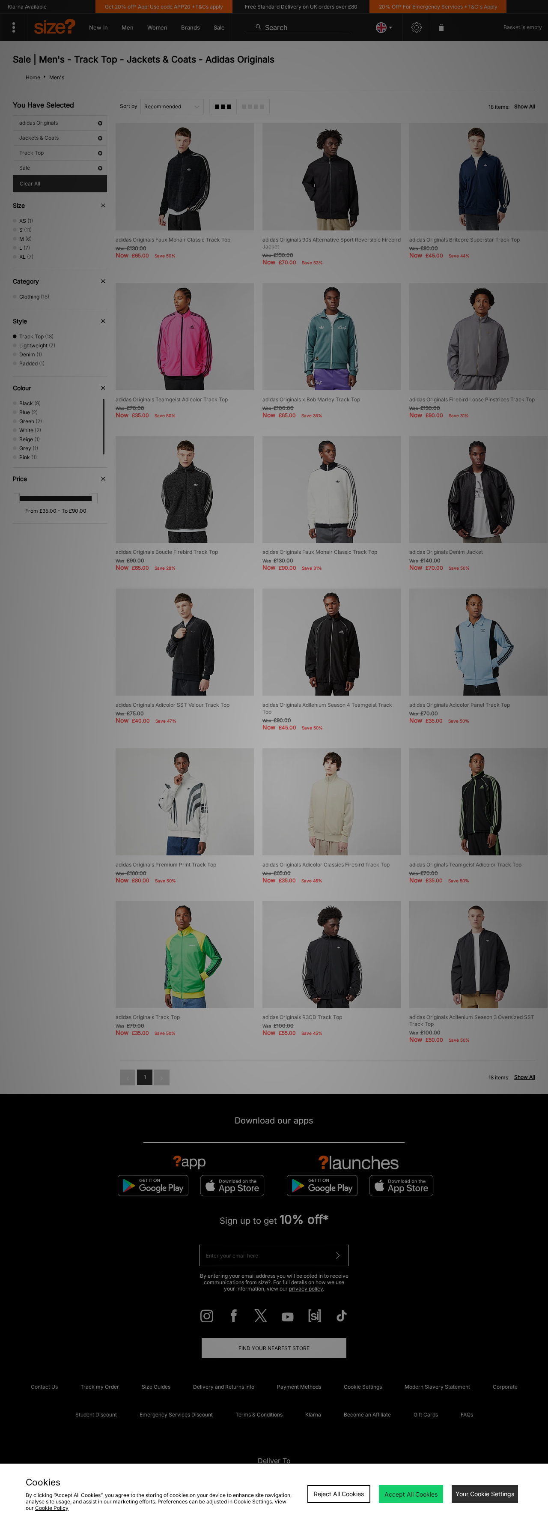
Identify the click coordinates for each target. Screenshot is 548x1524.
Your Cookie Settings (485, 1493)
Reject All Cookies (339, 1493)
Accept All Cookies (411, 1494)
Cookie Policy (51, 1508)
